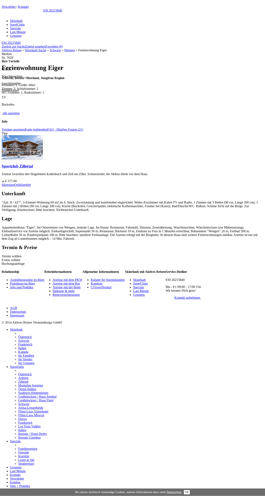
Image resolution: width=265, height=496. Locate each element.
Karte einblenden (36, 129)
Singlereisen (26, 463)
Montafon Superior (30, 385)
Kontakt (23, 6)
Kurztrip (23, 456)
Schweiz (55, 50)
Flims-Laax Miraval (31, 415)
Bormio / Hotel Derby (32, 434)
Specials (15, 28)
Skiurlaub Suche (35, 50)
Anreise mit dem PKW (67, 280)
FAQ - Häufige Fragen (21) (65, 129)
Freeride (23, 452)
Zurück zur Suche (13, 46)
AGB (13, 308)
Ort (16, 185)
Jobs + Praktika (20, 486)
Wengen (69, 50)
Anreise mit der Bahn (67, 287)
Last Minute (18, 32)
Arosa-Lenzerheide (30, 407)
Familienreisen (27, 448)
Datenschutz (18, 311)
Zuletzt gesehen (35, 46)
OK (187, 492)
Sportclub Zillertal (17, 166)
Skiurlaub (16, 21)
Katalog (15, 482)
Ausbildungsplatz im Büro (27, 280)
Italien (22, 348)
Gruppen (16, 35)
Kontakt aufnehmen (187, 297)
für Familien (26, 355)
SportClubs (17, 24)
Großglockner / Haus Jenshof (37, 396)
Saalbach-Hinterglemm (33, 393)
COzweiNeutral (101, 287)
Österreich (25, 337)
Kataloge (96, 283)
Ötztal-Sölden (27, 389)
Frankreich (25, 344)
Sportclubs (17, 366)
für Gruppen (26, 363)
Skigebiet (25, 185)
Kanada (23, 352)
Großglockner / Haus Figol (35, 400)
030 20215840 (52, 10)
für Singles (25, 359)
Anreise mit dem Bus (66, 283)
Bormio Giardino (29, 437)
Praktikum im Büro (22, 283)
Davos (22, 419)
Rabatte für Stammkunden (108, 280)
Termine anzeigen (13, 129)
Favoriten (54, 46)
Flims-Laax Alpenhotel (33, 411)
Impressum (17, 315)
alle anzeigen (11, 113)
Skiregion (8, 185)
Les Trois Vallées (29, 426)
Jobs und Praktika (21, 287)
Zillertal (23, 381)
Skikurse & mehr (64, 291)
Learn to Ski (26, 460)
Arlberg (23, 378)
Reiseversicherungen (66, 294)
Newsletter (9, 6)
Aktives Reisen (12, 50)
